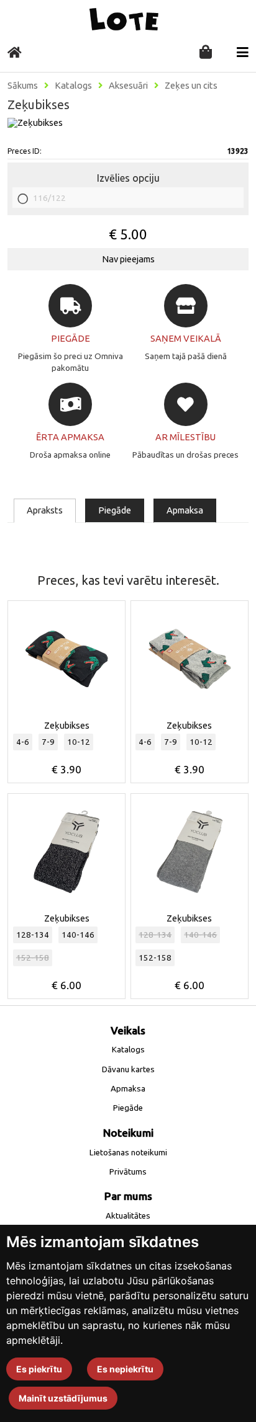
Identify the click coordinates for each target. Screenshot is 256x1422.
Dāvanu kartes (128, 1069)
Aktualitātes (128, 1215)
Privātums (128, 1171)
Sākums (22, 86)
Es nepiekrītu (125, 1369)
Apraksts (45, 510)
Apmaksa (185, 510)
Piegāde (114, 510)
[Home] (14, 52)
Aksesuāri (128, 86)
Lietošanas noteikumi (128, 1152)
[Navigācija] (243, 52)
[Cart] (205, 53)
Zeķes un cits (191, 86)
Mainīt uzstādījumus (63, 1398)
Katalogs (73, 86)
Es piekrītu (39, 1369)
